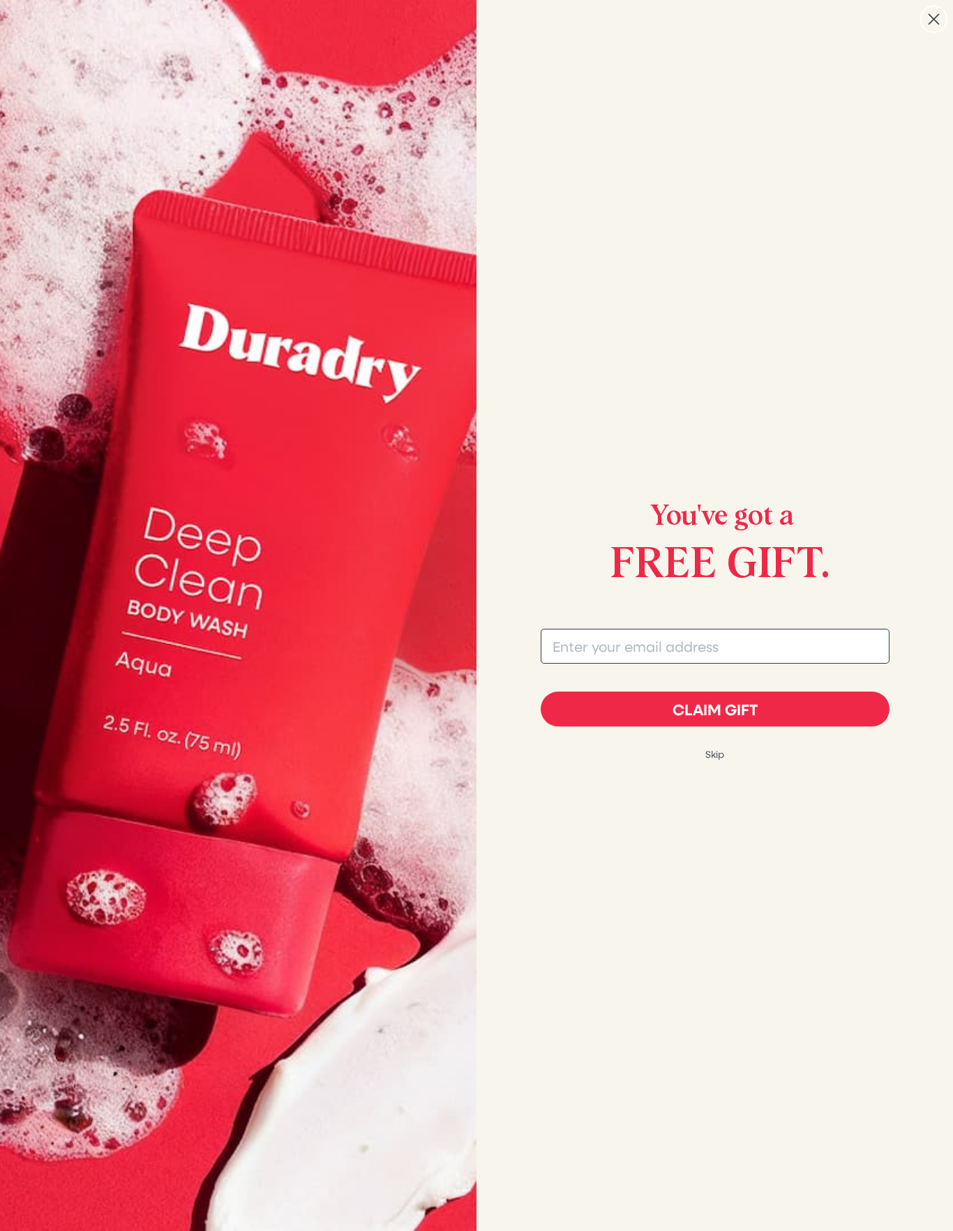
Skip (714, 754)
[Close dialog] (934, 19)
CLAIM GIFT (715, 709)
